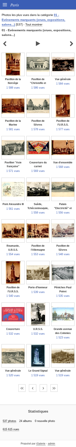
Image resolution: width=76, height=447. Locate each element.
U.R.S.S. (38, 329)
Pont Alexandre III (13, 204)
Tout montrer (33, 24)
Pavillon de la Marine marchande (13, 125)
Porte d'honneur (38, 287)
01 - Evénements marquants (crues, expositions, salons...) (33, 19)
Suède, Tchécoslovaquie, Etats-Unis (37, 208)
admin (51, 443)
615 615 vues (11, 429)
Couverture (13, 329)
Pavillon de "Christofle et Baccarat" (38, 83)
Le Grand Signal (38, 370)
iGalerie (40, 443)
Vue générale (63, 79)
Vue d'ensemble (62, 162)
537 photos (9, 421)
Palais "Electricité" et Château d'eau (63, 208)
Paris (14, 4)
